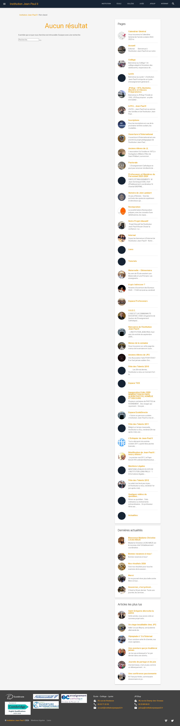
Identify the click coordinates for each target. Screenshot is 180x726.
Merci (131, 575)
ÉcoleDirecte (19, 697)
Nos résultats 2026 (137, 563)
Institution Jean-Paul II (16, 720)
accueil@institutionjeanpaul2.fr (110, 708)
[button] (4, 4)
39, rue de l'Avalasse (106, 701)
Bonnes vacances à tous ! (140, 554)
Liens (49, 720)
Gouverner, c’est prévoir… (140, 587)
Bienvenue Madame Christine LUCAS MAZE (141, 539)
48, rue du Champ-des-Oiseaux (150, 701)
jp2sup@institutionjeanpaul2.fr (150, 708)
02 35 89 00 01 (144, 704)
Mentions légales (38, 720)
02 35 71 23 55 (103, 704)
